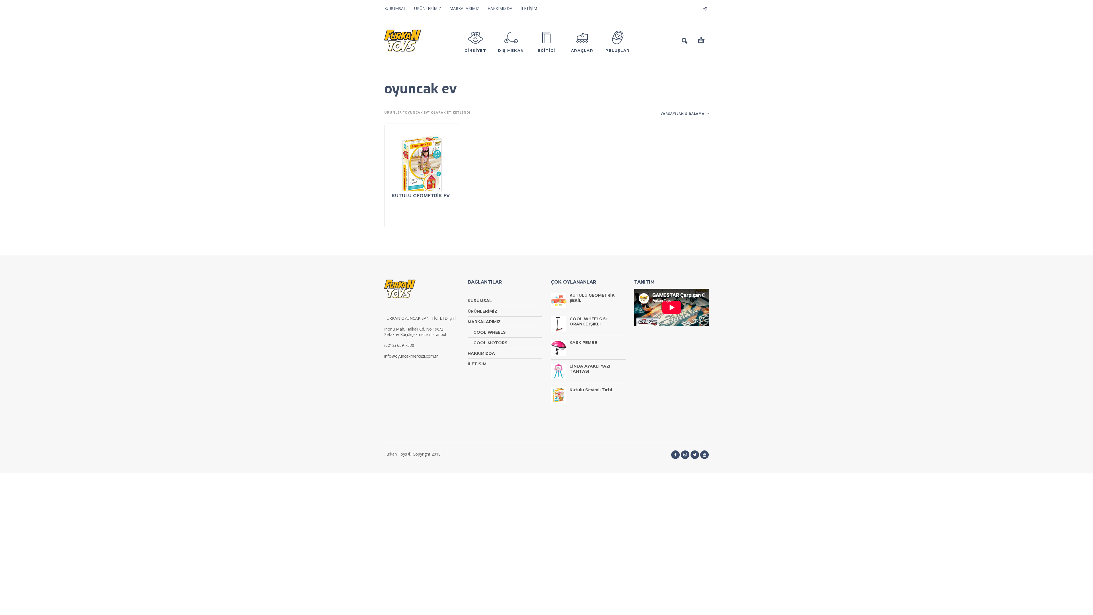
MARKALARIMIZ (464, 8)
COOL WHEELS (489, 332)
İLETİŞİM (529, 8)
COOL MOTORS (490, 342)
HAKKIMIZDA (500, 8)
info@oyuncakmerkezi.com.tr (411, 356)
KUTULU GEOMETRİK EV (421, 195)
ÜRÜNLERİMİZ (427, 8)
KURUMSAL (395, 8)
